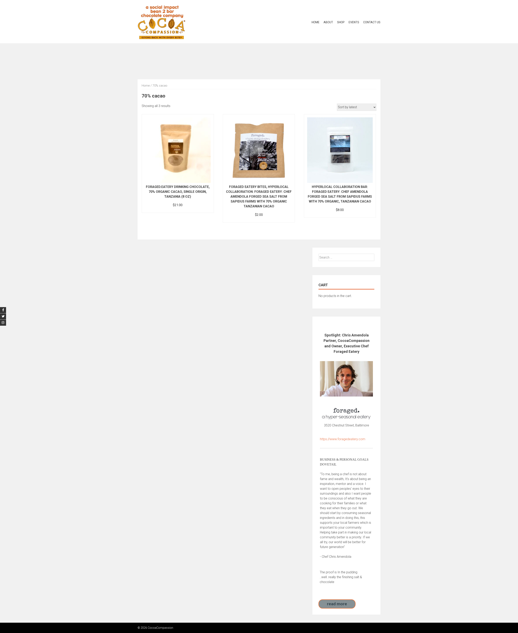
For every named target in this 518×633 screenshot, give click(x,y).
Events (354, 22)
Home (316, 22)
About (328, 22)
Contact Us (371, 22)
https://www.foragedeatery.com (342, 439)
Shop (341, 22)
